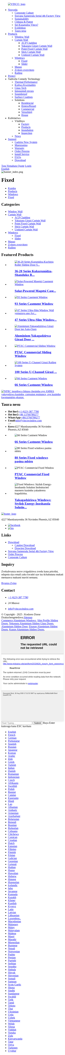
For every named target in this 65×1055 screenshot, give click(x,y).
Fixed (24, 60)
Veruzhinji (26, 112)
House (24, 115)
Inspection (26, 133)
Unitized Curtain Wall (32, 54)
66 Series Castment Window (34, 385)
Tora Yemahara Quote (12, 165)
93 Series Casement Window (34, 303)
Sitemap (28, 617)
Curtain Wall (21, 39)
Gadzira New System (26, 142)
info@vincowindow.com (29, 420)
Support (12, 139)
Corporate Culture (24, 12)
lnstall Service (22, 154)
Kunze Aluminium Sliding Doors (26, 629)
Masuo (18, 67)
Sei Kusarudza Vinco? (26, 24)
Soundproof (21, 94)
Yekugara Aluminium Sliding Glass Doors (31, 623)
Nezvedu (13, 9)
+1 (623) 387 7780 (29, 411)
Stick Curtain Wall (31, 51)
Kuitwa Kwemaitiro (25, 85)
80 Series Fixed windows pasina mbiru (31, 459)
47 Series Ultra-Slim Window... (36, 320)
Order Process (22, 151)
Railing (18, 73)
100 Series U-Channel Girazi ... (36, 372)
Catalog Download (25, 545)
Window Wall (22, 36)
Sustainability (22, 18)
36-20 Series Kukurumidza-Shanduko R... (33, 273)
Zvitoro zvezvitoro (24, 70)
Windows (20, 57)
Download (20, 160)
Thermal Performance (26, 82)
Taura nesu (20, 30)
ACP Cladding (29, 42)
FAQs (18, 157)
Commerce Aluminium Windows (18, 620)
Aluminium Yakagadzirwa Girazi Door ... (33, 337)
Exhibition (20, 27)
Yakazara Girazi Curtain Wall (36, 45)
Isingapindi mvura (24, 91)
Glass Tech (20, 88)
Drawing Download (25, 548)
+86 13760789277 (28, 414)
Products (12, 33)
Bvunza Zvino (8, 583)
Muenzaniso (21, 145)
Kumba (12, 188)
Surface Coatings (24, 97)
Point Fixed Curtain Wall (34, 48)
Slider (24, 64)
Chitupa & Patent (24, 21)
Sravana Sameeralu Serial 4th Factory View (37, 15)
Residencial (27, 103)
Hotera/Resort (28, 106)
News (18, 136)
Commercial (27, 109)
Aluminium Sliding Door (14, 626)
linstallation (27, 130)
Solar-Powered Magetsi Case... (35, 291)
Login (28, 165)
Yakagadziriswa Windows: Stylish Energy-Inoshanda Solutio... (33, 503)
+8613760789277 (30, 417)
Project (11, 76)
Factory (25, 124)
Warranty (19, 148)
